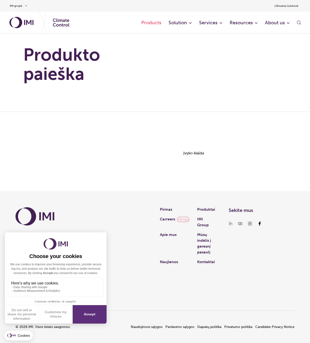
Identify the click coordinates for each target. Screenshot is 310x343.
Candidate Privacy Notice (274, 327)
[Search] (299, 22)
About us (275, 22)
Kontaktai (206, 261)
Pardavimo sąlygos (179, 327)
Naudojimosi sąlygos (147, 327)
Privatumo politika (238, 327)
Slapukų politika (209, 327)
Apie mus (168, 234)
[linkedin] (230, 224)
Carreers (167, 219)
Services (208, 22)
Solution (178, 22)
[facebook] (260, 224)
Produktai (206, 209)
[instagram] (250, 224)
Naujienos (169, 261)
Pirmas (166, 209)
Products (151, 22)
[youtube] (240, 224)
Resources (241, 22)
